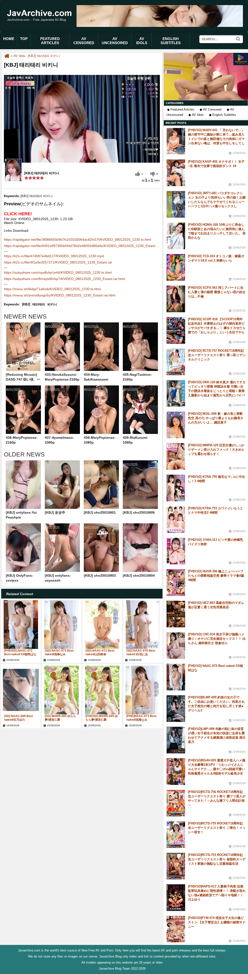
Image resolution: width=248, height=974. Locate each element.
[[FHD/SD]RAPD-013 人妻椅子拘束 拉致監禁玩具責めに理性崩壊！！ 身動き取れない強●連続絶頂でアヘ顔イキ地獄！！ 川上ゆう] (176, 897)
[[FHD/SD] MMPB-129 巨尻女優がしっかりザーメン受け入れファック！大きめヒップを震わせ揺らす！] (176, 456)
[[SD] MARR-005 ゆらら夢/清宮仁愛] (61, 690)
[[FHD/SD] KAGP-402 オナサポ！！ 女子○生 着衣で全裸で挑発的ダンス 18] (176, 173)
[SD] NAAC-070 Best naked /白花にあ (140, 652)
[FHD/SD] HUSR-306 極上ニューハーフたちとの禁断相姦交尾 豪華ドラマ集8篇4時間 (216, 575)
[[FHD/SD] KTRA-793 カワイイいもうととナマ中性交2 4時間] (176, 519)
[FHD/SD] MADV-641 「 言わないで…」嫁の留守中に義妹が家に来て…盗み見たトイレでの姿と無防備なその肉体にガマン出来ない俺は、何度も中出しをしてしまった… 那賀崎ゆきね (216, 138)
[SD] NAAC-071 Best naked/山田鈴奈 (99, 652)
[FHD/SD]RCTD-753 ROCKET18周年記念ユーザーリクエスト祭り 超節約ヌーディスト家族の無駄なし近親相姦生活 (217, 859)
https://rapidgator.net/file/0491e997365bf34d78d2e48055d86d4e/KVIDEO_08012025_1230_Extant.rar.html (82, 246)
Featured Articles (182, 109)
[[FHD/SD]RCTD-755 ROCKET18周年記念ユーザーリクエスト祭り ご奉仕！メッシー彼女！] (176, 834)
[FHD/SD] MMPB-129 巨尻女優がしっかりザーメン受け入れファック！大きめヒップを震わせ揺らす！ (216, 449)
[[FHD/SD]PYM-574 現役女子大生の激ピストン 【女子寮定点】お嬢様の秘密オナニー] (176, 929)
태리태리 (38, 304)
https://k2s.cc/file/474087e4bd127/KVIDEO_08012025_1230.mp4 (54, 256)
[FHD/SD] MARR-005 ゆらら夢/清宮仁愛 (101, 717)
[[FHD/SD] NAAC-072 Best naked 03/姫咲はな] (21, 624)
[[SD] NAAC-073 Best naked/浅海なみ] (61, 624)
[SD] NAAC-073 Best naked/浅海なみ (59, 652)
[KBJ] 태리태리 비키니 (44, 56)
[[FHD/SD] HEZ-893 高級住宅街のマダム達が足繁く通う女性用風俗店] (176, 614)
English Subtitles (224, 115)
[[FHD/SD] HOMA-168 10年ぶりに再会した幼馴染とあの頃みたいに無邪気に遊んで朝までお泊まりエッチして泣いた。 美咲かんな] (176, 236)
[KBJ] (26, 304)
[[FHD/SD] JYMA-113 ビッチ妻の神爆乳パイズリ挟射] (176, 551)
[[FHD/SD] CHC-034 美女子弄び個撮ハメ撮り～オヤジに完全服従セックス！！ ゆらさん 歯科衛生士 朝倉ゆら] (176, 645)
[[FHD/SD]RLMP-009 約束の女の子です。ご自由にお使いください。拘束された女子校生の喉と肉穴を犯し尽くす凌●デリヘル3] (176, 708)
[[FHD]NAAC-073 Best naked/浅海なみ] (143, 690)
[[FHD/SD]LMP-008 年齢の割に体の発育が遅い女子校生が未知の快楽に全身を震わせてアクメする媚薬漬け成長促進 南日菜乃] (176, 740)
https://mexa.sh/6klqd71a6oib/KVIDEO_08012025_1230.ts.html (52, 289)
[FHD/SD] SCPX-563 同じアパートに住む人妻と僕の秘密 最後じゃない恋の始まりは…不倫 (217, 292)
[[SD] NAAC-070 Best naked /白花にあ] (143, 624)
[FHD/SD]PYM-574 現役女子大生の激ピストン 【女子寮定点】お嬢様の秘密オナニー (217, 922)
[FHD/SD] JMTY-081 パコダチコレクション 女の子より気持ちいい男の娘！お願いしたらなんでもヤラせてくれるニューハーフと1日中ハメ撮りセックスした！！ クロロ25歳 (217, 201)
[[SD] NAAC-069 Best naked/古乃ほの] (21, 690)
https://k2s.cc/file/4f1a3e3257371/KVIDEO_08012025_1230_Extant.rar (58, 262)
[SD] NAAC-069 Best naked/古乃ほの (18, 717)
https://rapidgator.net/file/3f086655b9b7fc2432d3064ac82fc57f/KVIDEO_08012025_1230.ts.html (77, 239)
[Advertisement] (206, 76)
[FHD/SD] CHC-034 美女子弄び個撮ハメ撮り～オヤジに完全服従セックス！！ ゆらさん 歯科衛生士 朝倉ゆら (217, 638)
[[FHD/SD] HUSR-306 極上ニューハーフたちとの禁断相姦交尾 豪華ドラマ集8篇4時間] (176, 582)
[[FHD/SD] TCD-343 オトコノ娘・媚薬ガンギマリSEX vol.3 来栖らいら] (176, 267)
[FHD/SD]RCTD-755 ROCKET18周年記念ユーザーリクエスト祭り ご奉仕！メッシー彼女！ (217, 828)
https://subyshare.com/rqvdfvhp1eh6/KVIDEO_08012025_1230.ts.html (58, 272)
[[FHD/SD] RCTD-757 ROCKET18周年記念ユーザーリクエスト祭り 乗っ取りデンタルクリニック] (176, 362)
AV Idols (198, 115)
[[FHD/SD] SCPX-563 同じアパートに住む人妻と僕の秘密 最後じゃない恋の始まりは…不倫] (176, 299)
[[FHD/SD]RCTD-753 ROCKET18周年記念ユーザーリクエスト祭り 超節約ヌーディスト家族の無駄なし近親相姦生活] (176, 866)
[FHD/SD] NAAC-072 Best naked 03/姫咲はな (20, 652)
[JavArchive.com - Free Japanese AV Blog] (41, 25)
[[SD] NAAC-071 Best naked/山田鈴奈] (102, 624)
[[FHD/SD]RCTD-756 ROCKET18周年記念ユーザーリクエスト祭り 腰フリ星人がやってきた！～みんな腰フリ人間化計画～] (176, 803)
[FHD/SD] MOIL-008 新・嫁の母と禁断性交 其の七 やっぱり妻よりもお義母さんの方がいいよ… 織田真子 (215, 418)
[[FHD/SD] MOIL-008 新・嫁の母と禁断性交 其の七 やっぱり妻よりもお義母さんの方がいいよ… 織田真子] (176, 425)
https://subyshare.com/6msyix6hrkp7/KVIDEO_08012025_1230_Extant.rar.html (64, 279)
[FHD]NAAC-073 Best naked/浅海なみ (141, 717)
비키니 (52, 304)
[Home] (7, 56)
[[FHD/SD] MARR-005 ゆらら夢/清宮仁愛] (102, 690)
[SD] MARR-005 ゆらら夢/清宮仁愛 (60, 717)
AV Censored (212, 109)
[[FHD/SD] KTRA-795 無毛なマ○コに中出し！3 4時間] (176, 488)
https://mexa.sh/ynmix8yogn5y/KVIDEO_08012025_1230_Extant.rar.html (59, 295)
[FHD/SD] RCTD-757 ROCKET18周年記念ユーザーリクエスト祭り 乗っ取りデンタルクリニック (217, 355)
